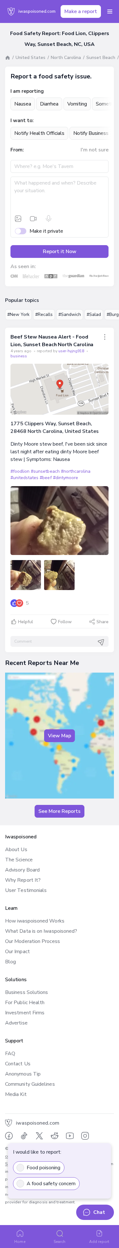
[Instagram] (85, 1136)
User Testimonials (26, 890)
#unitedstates (24, 478)
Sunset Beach (100, 58)
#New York (18, 314)
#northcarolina (75, 471)
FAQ (10, 1053)
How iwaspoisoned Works (34, 920)
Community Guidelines (30, 1084)
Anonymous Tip (23, 1073)
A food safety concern (51, 1183)
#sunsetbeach (45, 471)
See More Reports (59, 811)
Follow (65, 622)
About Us (16, 849)
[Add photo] (18, 219)
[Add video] (33, 219)
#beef (45, 478)
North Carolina (66, 58)
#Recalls (44, 314)
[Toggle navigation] (109, 11)
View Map (59, 735)
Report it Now (59, 251)
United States (30, 58)
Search (59, 1241)
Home (19, 1241)
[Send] (101, 642)
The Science (19, 859)
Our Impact (17, 951)
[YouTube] (70, 1136)
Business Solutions (26, 992)
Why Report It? (23, 880)
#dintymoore (65, 478)
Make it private (46, 231)
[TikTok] (24, 1136)
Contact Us (17, 1063)
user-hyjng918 (71, 351)
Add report (99, 1241)
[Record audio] (48, 219)
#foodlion (20, 471)
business (18, 356)
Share (102, 622)
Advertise (16, 1022)
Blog (10, 961)
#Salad (94, 314)
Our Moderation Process (32, 941)
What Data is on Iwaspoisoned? (41, 931)
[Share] (105, 337)
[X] (39, 1136)
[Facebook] (9, 1136)
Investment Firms (24, 1012)
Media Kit (16, 1094)
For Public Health (24, 1002)
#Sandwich (69, 314)
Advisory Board (22, 869)
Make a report (80, 11)
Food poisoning (43, 1167)
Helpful (25, 622)
